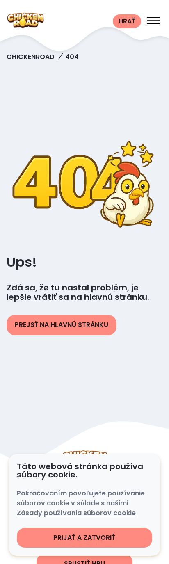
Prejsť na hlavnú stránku (61, 324)
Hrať (127, 21)
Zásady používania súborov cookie (76, 513)
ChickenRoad (31, 57)
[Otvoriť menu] (153, 21)
